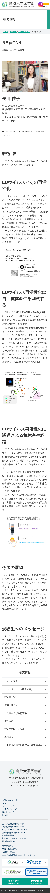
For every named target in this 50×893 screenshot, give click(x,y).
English (5, 815)
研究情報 (13, 32)
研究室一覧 (10, 697)
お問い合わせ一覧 (10, 800)
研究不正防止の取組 (14, 729)
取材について (8, 812)
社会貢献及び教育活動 (15, 713)
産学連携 (8, 721)
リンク (5, 803)
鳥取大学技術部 (9, 849)
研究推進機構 (8, 835)
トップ (5, 32)
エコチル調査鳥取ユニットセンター (18, 855)
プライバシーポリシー (12, 809)
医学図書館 (7, 846)
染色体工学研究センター (13, 838)
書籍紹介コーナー (13, 737)
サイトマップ (8, 806)
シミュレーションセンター (14, 829)
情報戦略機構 (8, 841)
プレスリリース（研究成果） (18, 689)
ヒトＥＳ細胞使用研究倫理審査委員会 (23, 745)
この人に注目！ (24, 32)
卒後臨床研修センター (12, 827)
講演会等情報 (11, 705)
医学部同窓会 (8, 852)
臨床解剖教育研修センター (14, 832)
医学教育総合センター (12, 824)
